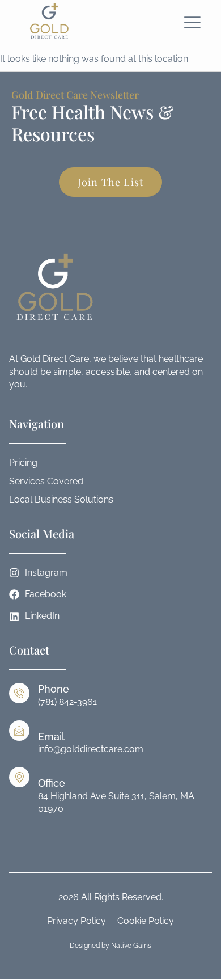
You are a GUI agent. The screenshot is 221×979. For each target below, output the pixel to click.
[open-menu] (192, 22)
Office (51, 783)
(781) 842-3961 (67, 702)
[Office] (19, 777)
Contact (29, 649)
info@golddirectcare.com (90, 749)
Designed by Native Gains (110, 946)
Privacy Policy (76, 920)
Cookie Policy (145, 920)
